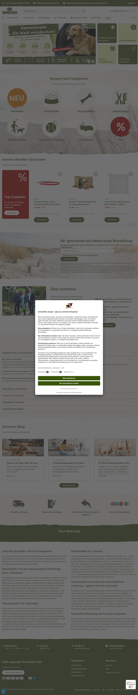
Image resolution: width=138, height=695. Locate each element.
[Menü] (134, 681)
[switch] (131, 687)
